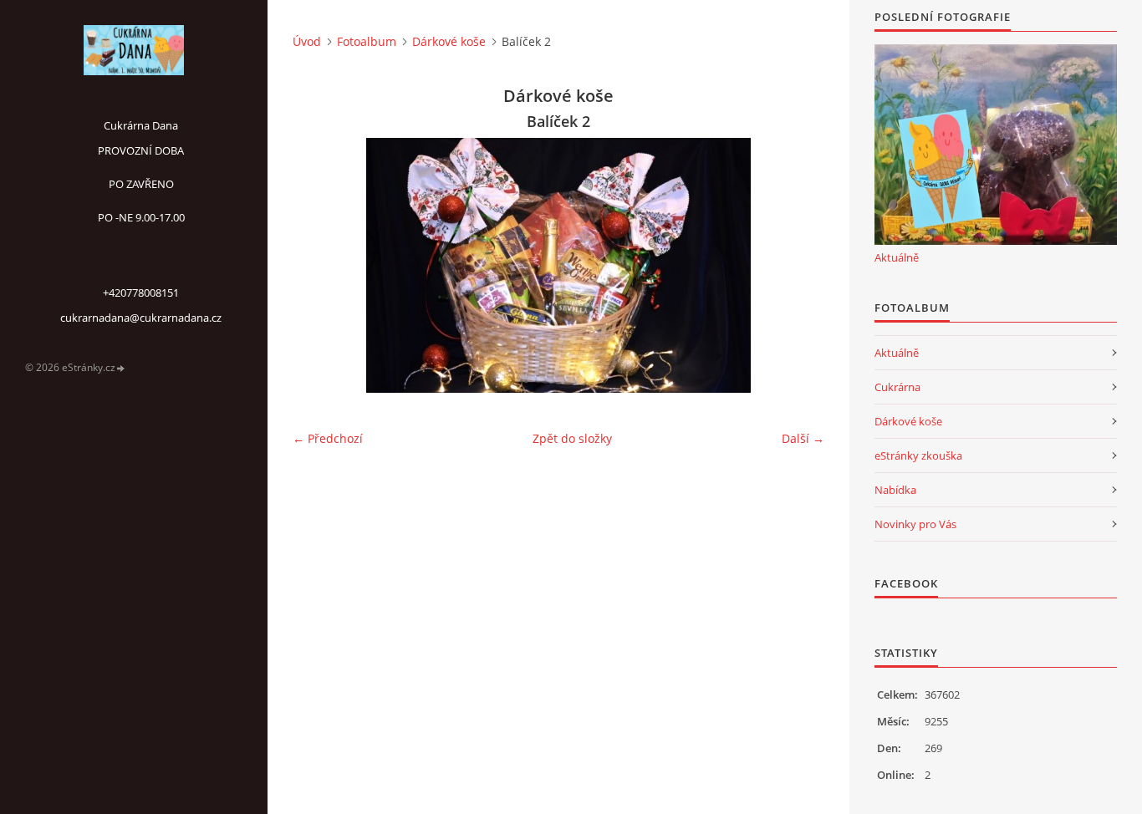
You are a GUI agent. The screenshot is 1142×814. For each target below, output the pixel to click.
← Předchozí (328, 438)
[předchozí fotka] (320, 265)
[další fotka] (797, 265)
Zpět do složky (572, 438)
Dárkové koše (449, 41)
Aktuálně (896, 257)
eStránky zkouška (918, 455)
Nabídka (895, 489)
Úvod (307, 41)
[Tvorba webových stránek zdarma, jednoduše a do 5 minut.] (121, 368)
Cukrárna (897, 386)
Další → (803, 438)
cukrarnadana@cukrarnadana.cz (141, 317)
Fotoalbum (366, 41)
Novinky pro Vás (915, 524)
